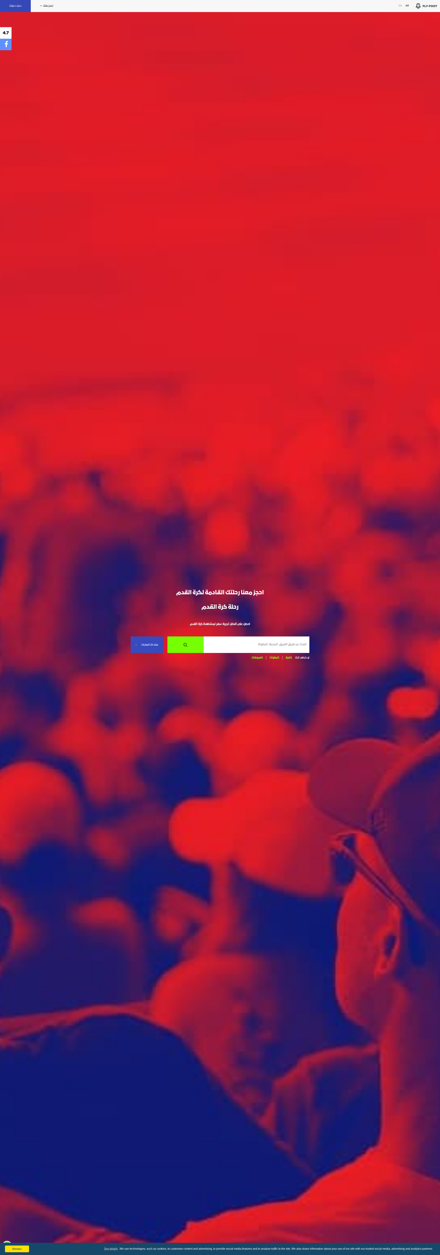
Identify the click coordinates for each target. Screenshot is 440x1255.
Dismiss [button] (17, 1248)
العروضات (257, 657)
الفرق (289, 657)
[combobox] (255, 644)
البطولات (274, 657)
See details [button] (111, 1248)
